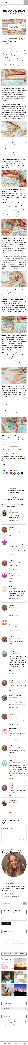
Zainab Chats (13, 729)
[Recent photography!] (20, 990)
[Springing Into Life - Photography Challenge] (7, 964)
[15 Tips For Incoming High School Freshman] (14, 34)
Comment (21, 839)
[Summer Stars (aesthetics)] (20, 964)
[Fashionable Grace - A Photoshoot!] (7, 977)
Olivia (11, 510)
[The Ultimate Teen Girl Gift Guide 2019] (7, 990)
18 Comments (6, 45)
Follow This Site (6, 923)
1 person (16, 569)
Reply (25, 523)
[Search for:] (14, 903)
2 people (16, 520)
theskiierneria (13, 800)
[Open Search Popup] (26, 2)
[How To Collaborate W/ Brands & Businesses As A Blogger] (20, 977)
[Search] (25, 903)
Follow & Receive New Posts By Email (12, 911)
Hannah (11, 527)
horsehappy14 (13, 651)
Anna (10, 760)
